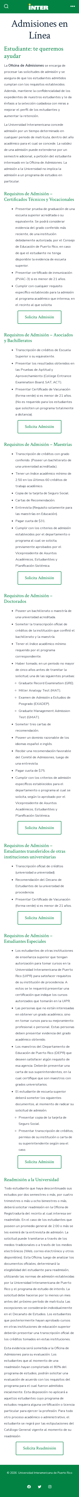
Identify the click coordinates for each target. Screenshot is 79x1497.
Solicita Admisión (39, 317)
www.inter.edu (12, 36)
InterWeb (8, 28)
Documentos (11, 12)
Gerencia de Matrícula (18, 4)
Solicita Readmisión (39, 1448)
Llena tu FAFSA (13, 20)
